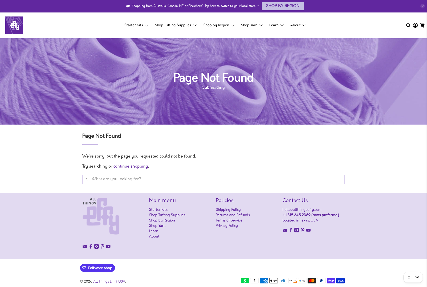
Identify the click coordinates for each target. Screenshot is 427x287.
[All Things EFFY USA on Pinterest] (102, 248)
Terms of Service (229, 220)
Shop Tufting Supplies (173, 25)
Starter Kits (133, 25)
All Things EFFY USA (109, 281)
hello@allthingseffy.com (301, 210)
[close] (422, 6)
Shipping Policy (228, 210)
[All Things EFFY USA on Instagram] (96, 248)
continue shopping (130, 167)
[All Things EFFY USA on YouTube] (108, 248)
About (295, 25)
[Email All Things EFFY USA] (84, 248)
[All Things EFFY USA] (14, 25)
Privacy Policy (227, 226)
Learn (273, 25)
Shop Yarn (249, 25)
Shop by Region (283, 6)
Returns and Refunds (233, 215)
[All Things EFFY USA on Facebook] (90, 248)
